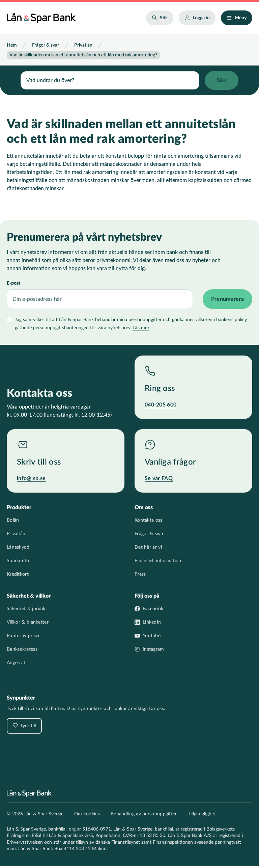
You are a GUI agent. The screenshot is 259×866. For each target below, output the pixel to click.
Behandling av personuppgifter (144, 814)
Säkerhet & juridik (26, 608)
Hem (12, 45)
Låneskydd (18, 547)
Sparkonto (18, 560)
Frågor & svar (45, 45)
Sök (164, 18)
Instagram (153, 649)
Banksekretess (22, 649)
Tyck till (27, 726)
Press (140, 574)
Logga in (201, 18)
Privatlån (83, 45)
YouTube (152, 635)
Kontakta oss (149, 520)
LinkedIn (152, 622)
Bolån (13, 520)
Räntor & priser (23, 635)
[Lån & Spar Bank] (41, 18)
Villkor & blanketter (28, 622)
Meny (241, 18)
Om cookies (87, 814)
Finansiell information (158, 560)
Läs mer (141, 327)
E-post (13, 283)
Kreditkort (18, 574)
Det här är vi (148, 547)
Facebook (153, 608)
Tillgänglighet (202, 814)
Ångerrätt (17, 662)
